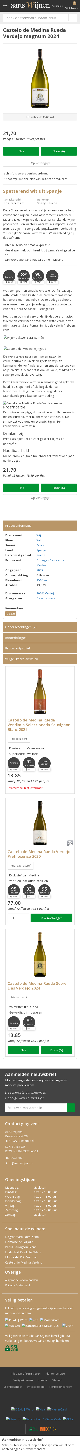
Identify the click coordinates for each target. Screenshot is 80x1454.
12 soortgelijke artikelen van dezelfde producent (35, 179)
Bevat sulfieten (47, 598)
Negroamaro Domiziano (22, 1237)
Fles (21, 151)
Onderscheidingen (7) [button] (21, 627)
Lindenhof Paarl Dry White (23, 1252)
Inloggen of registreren (26, 1373)
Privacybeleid (36, 1387)
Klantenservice (55, 1373)
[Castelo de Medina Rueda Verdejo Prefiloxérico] (40, 823)
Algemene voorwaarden (21, 1280)
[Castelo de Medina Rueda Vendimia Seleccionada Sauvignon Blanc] (40, 692)
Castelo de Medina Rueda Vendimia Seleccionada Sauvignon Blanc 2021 (39, 725)
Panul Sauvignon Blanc (21, 1247)
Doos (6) (59, 151)
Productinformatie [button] (18, 525)
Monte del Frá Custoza (21, 1257)
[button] (9, 276)
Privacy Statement (17, 1285)
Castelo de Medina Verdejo (23, 1262)
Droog (41, 545)
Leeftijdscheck (13, 1387)
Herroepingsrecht (60, 1387)
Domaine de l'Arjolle (19, 1242)
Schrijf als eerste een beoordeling (26, 173)
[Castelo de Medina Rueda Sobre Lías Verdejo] (40, 954)
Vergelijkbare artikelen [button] (21, 659)
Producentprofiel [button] (17, 648)
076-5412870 (15, 1158)
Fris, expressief (21, 865)
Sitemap (57, 1380)
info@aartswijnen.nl (19, 1163)
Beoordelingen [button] (15, 637)
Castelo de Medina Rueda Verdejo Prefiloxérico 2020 (39, 854)
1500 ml (42, 580)
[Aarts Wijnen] (30, 5)
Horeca (42, 1380)
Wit (39, 540)
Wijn (39, 535)
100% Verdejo (46, 593)
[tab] (40, 526)
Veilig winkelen (23, 1380)
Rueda (41, 555)
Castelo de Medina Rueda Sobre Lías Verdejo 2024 (37, 986)
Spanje (41, 550)
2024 (40, 570)
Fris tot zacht (19, 739)
